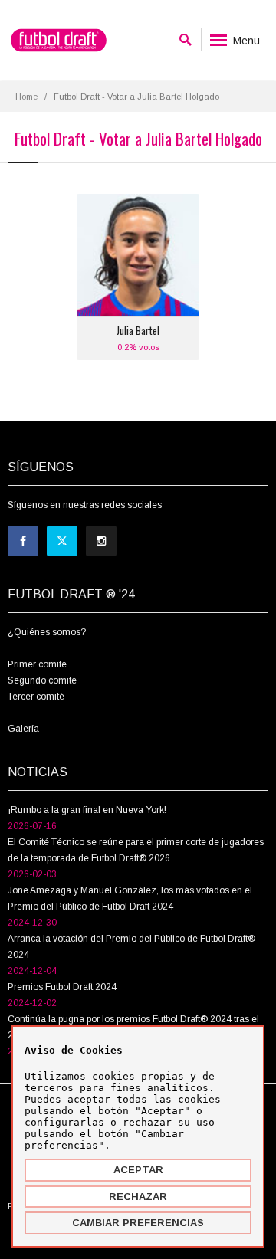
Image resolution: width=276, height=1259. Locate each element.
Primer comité (37, 664)
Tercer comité (36, 696)
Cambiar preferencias (138, 1222)
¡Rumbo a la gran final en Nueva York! (87, 810)
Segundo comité (42, 680)
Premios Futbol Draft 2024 (62, 987)
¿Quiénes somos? (47, 632)
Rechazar (138, 1196)
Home (26, 96)
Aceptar (138, 1169)
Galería (23, 728)
